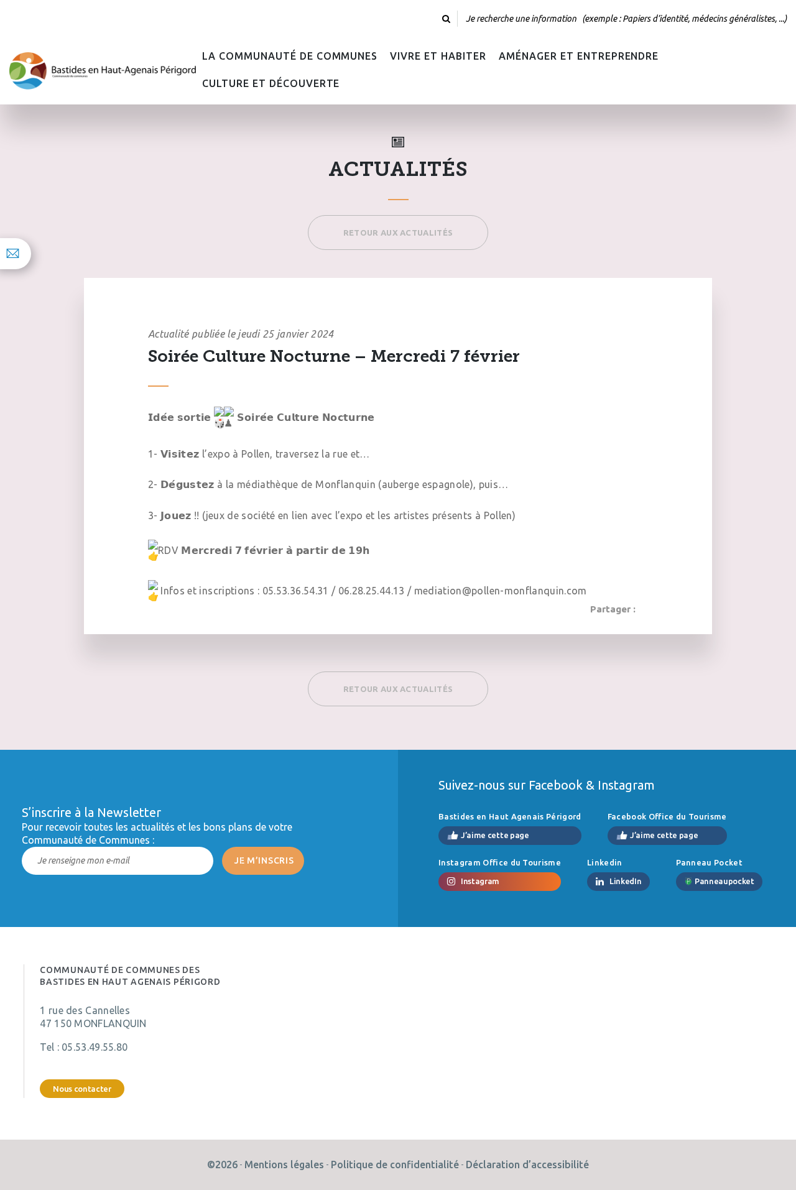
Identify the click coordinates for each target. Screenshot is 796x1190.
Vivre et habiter (438, 56)
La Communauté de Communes (289, 56)
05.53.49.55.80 (94, 1047)
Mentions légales (284, 1164)
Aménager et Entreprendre (579, 56)
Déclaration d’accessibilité (527, 1164)
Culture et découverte (271, 83)
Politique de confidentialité (395, 1164)
